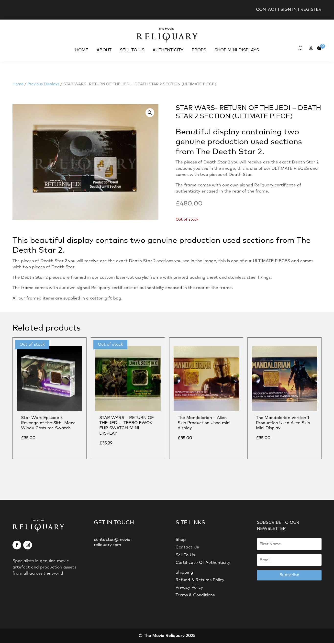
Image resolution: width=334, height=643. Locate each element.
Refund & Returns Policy (200, 580)
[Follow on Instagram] (27, 545)
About (104, 50)
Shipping (184, 572)
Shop (181, 540)
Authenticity (168, 50)
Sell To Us (132, 50)
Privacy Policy (189, 588)
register (311, 10)
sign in (288, 10)
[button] (149, 112)
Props (199, 50)
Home (81, 50)
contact (266, 10)
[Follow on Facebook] (16, 545)
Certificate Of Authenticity (203, 563)
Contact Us (187, 547)
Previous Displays (43, 84)
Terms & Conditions (195, 595)
